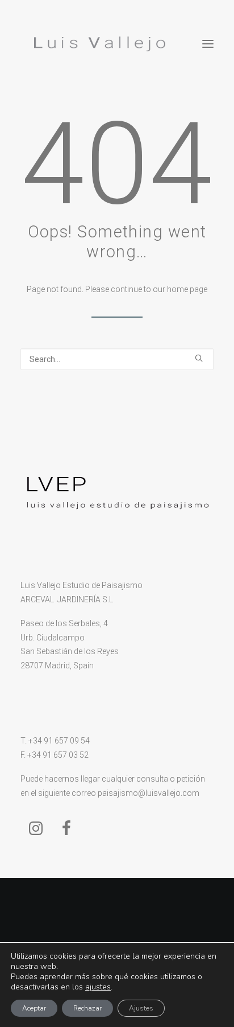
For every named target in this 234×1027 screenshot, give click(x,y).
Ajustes (141, 1008)
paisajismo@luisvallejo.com (148, 793)
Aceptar (34, 1008)
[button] (208, 44)
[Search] (117, 359)
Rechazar (87, 1008)
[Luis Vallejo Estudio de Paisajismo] (97, 43)
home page (187, 289)
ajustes (98, 987)
